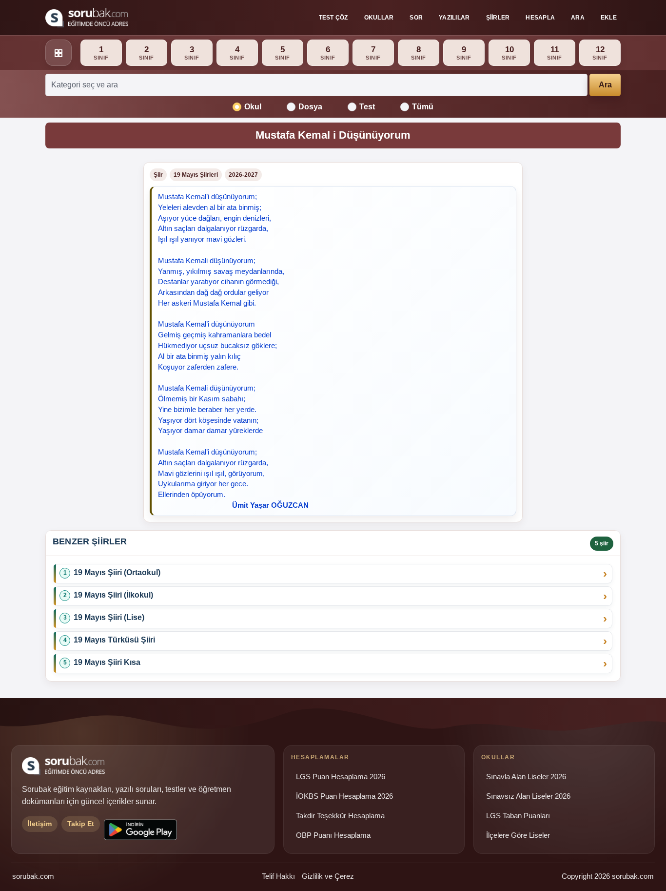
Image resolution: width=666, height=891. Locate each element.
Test (367, 107)
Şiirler (498, 17)
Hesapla (540, 17)
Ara (578, 17)
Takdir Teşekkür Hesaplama (340, 816)
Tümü (422, 107)
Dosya (310, 107)
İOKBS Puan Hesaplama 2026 (344, 796)
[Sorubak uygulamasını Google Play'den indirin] (140, 829)
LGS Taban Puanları (518, 816)
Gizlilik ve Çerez (328, 876)
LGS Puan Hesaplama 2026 (340, 777)
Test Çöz (333, 17)
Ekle (609, 17)
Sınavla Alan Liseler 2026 (526, 777)
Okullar (379, 17)
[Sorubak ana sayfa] (86, 17)
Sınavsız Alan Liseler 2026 (528, 796)
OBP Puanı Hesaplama (333, 835)
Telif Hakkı (278, 876)
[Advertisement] (88, 308)
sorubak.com (33, 876)
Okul (252, 107)
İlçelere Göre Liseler (518, 835)
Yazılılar (454, 17)
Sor (416, 17)
